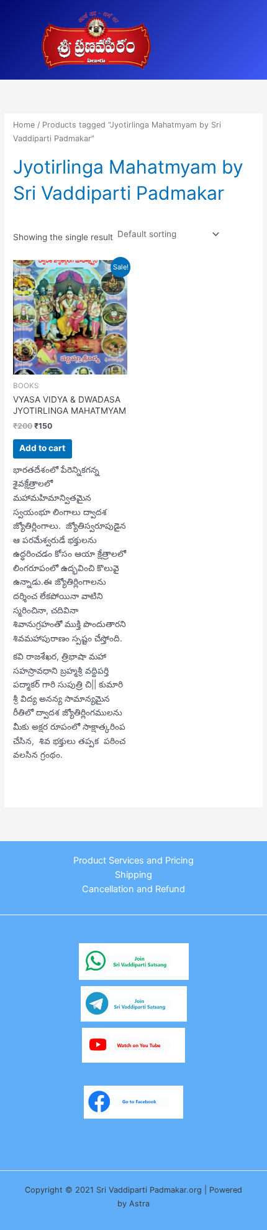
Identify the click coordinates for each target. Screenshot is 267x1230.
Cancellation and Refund (133, 889)
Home (24, 124)
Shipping (133, 874)
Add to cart (42, 448)
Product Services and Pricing (133, 860)
